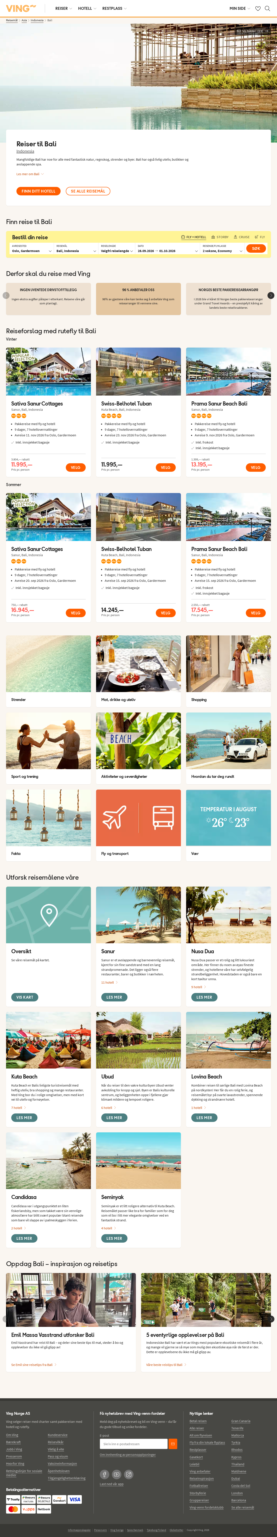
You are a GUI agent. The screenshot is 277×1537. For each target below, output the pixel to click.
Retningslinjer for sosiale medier (24, 1473)
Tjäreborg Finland (156, 1530)
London (237, 1493)
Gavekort (196, 1457)
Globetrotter (176, 1530)
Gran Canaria (240, 1421)
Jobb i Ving (14, 1449)
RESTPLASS (112, 8)
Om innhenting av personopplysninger (128, 1454)
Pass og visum (58, 1456)
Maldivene (238, 1471)
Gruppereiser (199, 1500)
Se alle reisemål (242, 1507)
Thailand (237, 1464)
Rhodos (237, 1449)
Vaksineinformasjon (62, 1463)
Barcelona (238, 1500)
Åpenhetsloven (59, 1471)
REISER (61, 8)
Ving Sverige (117, 1530)
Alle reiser (197, 1428)
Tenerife (237, 1428)
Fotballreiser (199, 1485)
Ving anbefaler (200, 1471)
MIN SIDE (238, 8)
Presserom (14, 1456)
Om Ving (12, 1435)
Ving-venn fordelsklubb (207, 1507)
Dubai (235, 1478)
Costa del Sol (240, 1485)
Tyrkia (235, 1442)
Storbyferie (198, 1493)
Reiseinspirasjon (202, 1478)
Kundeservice (58, 1435)
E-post (104, 1435)
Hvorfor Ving (15, 1463)
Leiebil (194, 1464)
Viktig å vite (56, 1449)
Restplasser (198, 1449)
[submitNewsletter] (173, 1444)
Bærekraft (13, 1442)
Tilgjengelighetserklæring (66, 1478)
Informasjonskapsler (79, 1530)
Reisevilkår (56, 1442)
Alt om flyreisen (201, 1435)
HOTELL (85, 8)
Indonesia (25, 151)
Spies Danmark (135, 1530)
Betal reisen (198, 1421)
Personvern (100, 1530)
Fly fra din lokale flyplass (207, 1442)
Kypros (236, 1457)
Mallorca (237, 1435)
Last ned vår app (112, 1484)
